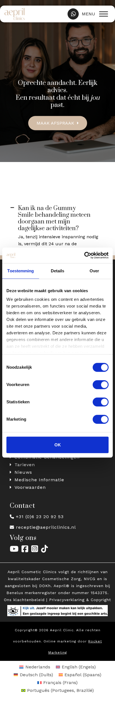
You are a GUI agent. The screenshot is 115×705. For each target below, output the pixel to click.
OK (57, 444)
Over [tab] (94, 270)
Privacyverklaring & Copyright (80, 599)
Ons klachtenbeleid (24, 599)
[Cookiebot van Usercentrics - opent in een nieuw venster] (84, 255)
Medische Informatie (39, 479)
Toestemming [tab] (20, 270)
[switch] (101, 384)
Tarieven (25, 464)
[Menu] (103, 13)
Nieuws (23, 472)
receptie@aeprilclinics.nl (46, 527)
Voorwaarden (30, 487)
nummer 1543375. (90, 592)
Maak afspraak (55, 123)
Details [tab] (57, 270)
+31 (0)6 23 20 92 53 (40, 516)
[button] (57, 218)
